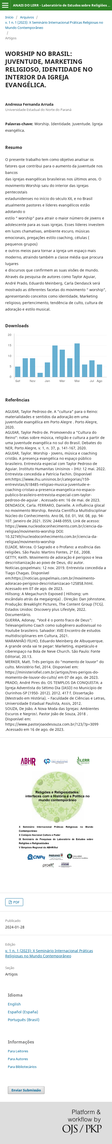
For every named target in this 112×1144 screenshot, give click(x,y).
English (14, 1004)
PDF (16, 902)
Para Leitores (18, 1051)
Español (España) (23, 1011)
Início (9, 17)
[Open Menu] (5, 5)
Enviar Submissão (26, 1090)
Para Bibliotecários (22, 1066)
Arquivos (27, 17)
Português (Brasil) (23, 1019)
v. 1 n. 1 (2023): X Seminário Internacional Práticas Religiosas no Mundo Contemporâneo (54, 25)
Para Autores (18, 1059)
